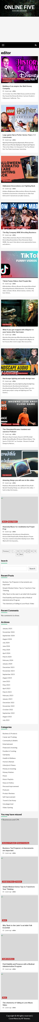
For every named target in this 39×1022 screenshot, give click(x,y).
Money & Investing (9, 769)
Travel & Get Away (9, 800)
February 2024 (8, 660)
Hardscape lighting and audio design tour (19, 378)
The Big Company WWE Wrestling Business (19, 232)
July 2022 (6, 720)
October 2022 (8, 709)
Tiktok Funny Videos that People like (17, 281)
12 (25, 551)
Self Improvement (9, 797)
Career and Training (10, 737)
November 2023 (8, 671)
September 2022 (9, 713)
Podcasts (6, 790)
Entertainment (7, 81)
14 (31, 551)
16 (17, 554)
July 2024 (6, 643)
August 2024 (7, 639)
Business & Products (9, 78)
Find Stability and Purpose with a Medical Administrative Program (17, 598)
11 (21, 551)
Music (4, 521)
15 (35, 551)
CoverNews (14, 1018)
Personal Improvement (11, 786)
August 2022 (7, 717)
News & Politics (8, 783)
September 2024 (9, 635)
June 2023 (6, 681)
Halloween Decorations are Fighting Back (19, 186)
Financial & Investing (10, 748)
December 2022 (8, 702)
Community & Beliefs (23, 78)
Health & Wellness (9, 758)
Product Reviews (22, 373)
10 (18, 551)
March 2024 (7, 657)
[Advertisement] (19, 29)
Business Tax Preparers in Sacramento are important (17, 583)
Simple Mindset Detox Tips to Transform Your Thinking (19, 589)
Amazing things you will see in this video (18, 480)
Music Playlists (12, 521)
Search (4, 560)
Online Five (19, 7)
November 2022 (8, 706)
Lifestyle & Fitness (9, 765)
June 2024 (6, 646)
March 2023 (7, 692)
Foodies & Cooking (9, 751)
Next (21, 554)
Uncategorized (8, 804)
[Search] (35, 45)
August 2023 (7, 678)
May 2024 (6, 650)
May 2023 (6, 685)
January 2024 (7, 664)
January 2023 (7, 699)
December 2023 (8, 667)
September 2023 (9, 674)
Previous (6, 551)
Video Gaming (8, 807)
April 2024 (6, 653)
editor (14, 91)
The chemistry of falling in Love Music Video (18, 603)
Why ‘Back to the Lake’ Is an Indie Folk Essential (19, 594)
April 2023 (6, 688)
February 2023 (8, 695)
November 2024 (8, 632)
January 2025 (7, 628)
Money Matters (8, 772)
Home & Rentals (8, 762)
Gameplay (6, 130)
